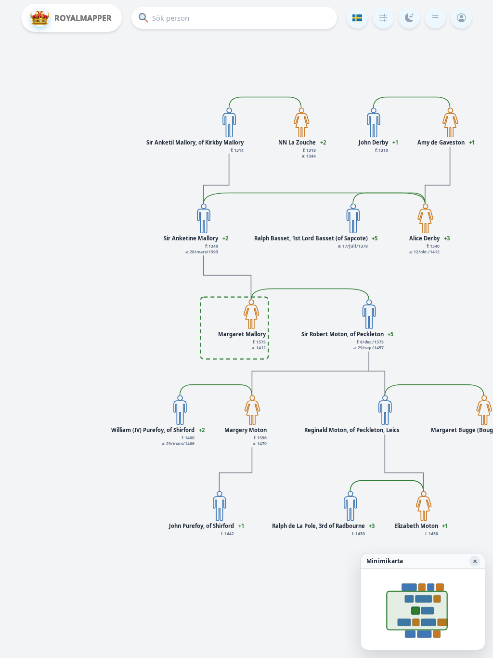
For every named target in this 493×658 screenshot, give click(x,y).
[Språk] (357, 17)
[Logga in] (461, 17)
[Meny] (435, 17)
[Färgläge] (409, 17)
